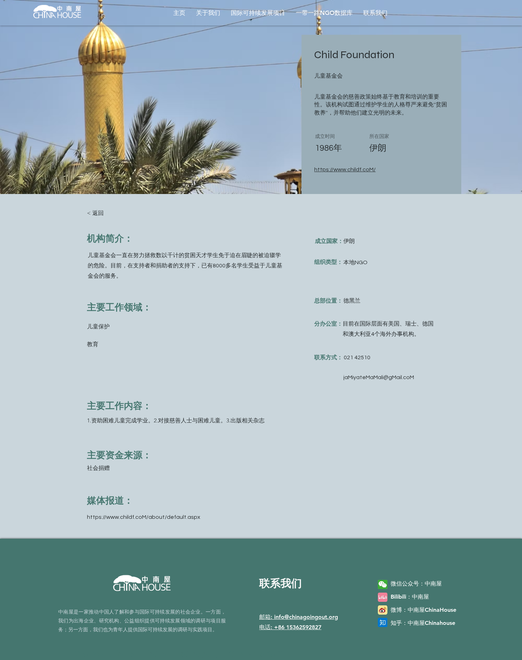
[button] (208, 12)
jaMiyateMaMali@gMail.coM (378, 377)
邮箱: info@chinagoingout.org (298, 617)
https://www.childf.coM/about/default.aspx (143, 517)
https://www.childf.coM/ (345, 169)
